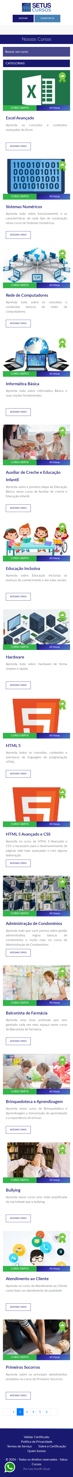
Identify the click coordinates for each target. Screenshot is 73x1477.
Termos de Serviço (19, 1446)
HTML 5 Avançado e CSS (28, 834)
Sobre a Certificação (52, 1446)
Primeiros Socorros (23, 1367)
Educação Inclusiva (23, 569)
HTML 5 (13, 746)
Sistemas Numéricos (24, 207)
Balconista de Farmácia (26, 1013)
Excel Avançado (20, 118)
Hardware (15, 657)
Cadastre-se (47, 18)
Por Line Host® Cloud (36, 1469)
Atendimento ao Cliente (27, 1279)
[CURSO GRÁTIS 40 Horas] (36, 179)
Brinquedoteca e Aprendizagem (34, 1102)
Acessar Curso (18, 146)
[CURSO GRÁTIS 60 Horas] (36, 90)
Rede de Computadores (27, 295)
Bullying (13, 1190)
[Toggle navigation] (5, 30)
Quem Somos (36, 1451)
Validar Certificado (36, 1437)
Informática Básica (22, 384)
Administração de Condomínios (34, 924)
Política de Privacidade (36, 1441)
